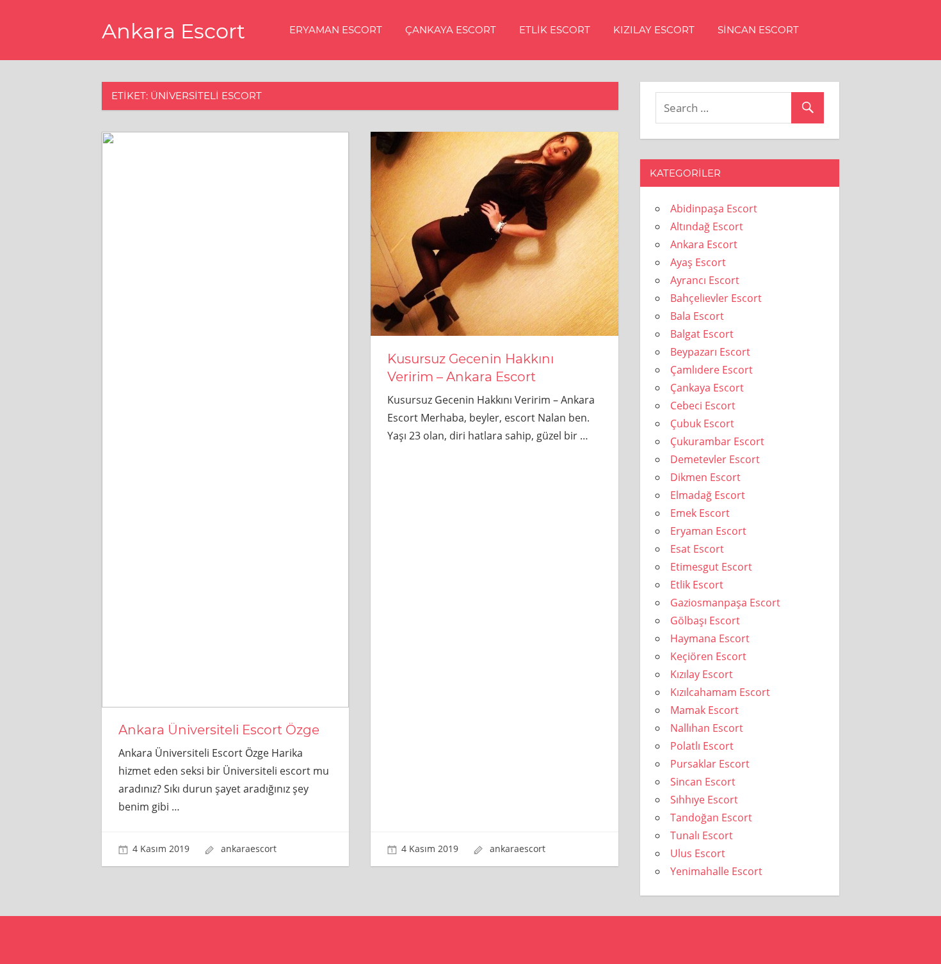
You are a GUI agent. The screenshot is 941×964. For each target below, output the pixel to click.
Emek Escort (700, 513)
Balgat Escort (702, 334)
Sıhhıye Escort (704, 800)
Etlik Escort (554, 30)
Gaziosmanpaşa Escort (725, 603)
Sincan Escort (758, 30)
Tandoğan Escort (711, 817)
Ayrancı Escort (704, 280)
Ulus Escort (697, 853)
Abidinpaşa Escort (713, 208)
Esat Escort (697, 549)
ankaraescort (249, 848)
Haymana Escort (710, 638)
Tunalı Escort (701, 835)
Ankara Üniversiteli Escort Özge (218, 730)
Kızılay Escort (654, 30)
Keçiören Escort (708, 656)
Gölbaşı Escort (705, 620)
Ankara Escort (173, 31)
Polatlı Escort (702, 746)
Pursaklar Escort (710, 764)
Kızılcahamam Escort (720, 692)
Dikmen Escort (705, 477)
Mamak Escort (704, 710)
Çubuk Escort (702, 423)
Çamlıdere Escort (711, 370)
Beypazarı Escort (710, 352)
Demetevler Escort (715, 459)
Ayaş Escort (698, 262)
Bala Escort (697, 316)
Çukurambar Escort (717, 441)
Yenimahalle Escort (716, 871)
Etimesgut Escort (711, 567)
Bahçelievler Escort (716, 298)
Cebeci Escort (703, 406)
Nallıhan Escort (706, 728)
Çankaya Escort (450, 30)
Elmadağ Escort (707, 495)
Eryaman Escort (335, 30)
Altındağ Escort (706, 226)
